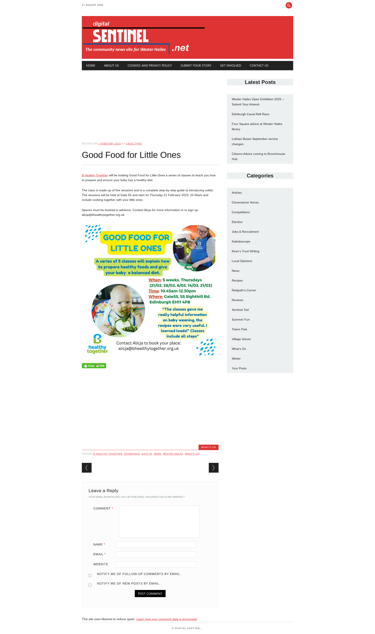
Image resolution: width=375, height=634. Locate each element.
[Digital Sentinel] (144, 54)
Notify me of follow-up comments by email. (139, 574)
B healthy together (107, 453)
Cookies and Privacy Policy (150, 65)
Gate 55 (146, 453)
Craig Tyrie (134, 143)
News (235, 270)
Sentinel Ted (240, 309)
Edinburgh (132, 453)
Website (100, 564)
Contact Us (259, 65)
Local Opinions (242, 261)
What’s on (192, 453)
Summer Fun (241, 319)
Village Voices (241, 339)
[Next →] (214, 468)
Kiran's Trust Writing (245, 251)
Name (99, 544)
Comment (103, 508)
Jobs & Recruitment (245, 231)
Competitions (241, 212)
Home (90, 65)
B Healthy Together (95, 175)
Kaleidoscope (241, 241)
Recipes (237, 280)
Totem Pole (239, 329)
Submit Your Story (196, 65)
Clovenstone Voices (245, 202)
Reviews (237, 300)
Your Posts (239, 368)
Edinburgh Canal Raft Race (250, 114)
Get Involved (230, 65)
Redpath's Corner (244, 290)
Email (99, 554)
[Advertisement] (150, 102)
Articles (237, 192)
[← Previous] (87, 468)
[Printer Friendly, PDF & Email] (94, 366)
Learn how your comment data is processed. (166, 619)
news (157, 453)
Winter (236, 358)
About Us (111, 65)
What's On (208, 447)
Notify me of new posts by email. (128, 583)
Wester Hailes (173, 453)
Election (237, 222)
